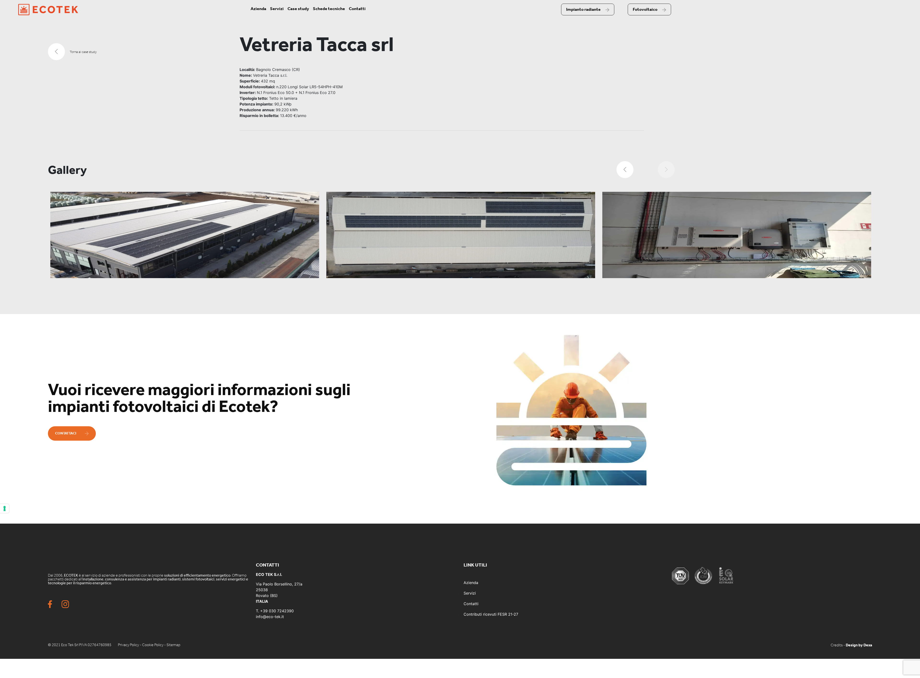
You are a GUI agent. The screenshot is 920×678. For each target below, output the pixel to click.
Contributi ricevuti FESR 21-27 (491, 614)
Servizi (277, 8)
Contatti (357, 8)
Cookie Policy (152, 645)
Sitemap (173, 645)
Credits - (838, 645)
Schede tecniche (329, 8)
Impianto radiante (583, 9)
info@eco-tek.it (270, 616)
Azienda (258, 8)
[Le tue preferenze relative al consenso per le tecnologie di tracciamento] (4, 508)
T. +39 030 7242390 (275, 610)
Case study (298, 8)
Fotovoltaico (645, 9)
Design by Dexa (859, 645)
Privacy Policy (128, 645)
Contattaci (65, 433)
